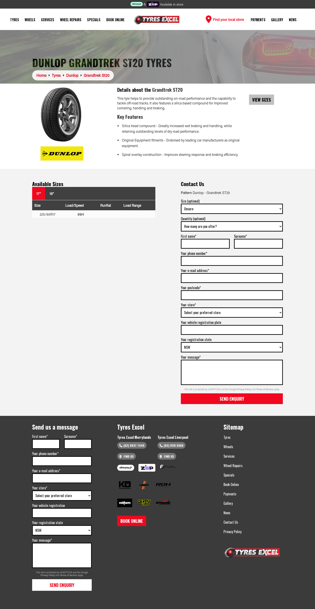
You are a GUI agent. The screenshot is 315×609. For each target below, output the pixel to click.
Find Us (128, 456)
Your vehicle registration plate (201, 322)
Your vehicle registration (48, 505)
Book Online (115, 19)
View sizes (261, 99)
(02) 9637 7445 (133, 445)
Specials (93, 19)
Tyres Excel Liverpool (173, 437)
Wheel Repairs (70, 19)
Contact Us (231, 522)
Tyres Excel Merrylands (134, 437)
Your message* (191, 357)
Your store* (188, 304)
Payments (258, 19)
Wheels (30, 19)
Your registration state (196, 339)
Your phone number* (194, 253)
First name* (188, 236)
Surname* (240, 236)
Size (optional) (190, 201)
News (293, 19)
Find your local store (228, 19)
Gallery (277, 19)
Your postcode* (191, 287)
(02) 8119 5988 (173, 445)
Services (47, 19)
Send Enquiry (232, 398)
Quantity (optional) (193, 218)
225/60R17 (48, 214)
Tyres (14, 19)
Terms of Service (265, 389)
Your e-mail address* (195, 270)
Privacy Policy (244, 389)
